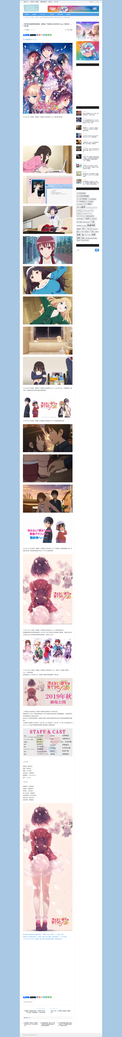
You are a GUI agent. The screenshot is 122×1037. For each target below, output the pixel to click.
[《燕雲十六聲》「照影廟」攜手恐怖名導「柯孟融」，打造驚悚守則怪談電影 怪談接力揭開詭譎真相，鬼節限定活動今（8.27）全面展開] (78, 156)
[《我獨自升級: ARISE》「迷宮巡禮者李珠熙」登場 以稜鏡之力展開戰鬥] (78, 142)
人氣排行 (87, 219)
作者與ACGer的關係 (34, 1)
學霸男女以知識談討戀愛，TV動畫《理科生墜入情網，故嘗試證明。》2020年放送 (45, 937)
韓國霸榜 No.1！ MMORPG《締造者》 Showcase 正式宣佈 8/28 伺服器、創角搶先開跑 (91, 129)
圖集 (78, 231)
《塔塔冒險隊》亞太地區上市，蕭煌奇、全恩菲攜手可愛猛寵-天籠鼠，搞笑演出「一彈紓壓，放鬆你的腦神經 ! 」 (91, 183)
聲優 (78, 235)
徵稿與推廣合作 (43, 1)
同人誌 (90, 229)
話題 (93, 234)
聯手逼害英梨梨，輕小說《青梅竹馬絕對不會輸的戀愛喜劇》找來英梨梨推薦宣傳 (48, 1024)
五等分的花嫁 (80, 218)
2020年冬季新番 (79, 204)
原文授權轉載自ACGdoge (30, 39)
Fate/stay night (86, 210)
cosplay (79, 210)
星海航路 (68, 14)
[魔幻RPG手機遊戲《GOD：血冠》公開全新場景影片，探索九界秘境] (78, 113)
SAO (90, 213)
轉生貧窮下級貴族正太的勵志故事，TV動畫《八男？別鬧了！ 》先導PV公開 (43, 934)
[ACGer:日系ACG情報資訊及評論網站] (31, 8)
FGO (92, 210)
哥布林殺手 (95, 229)
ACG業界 (81, 207)
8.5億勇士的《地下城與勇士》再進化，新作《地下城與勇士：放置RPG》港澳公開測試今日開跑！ (91, 167)
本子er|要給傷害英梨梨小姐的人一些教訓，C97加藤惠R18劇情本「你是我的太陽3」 (65, 1024)
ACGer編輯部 (26, 29)
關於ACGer (26, 1)
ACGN (66, 29)
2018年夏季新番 (81, 193)
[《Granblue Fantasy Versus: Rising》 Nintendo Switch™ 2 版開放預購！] (78, 135)
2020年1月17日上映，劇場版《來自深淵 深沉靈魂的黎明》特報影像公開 (42, 939)
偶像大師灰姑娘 (86, 222)
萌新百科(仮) (60, 14)
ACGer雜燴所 (88, 204)
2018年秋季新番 (83, 196)
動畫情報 (91, 225)
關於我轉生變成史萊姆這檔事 (91, 238)
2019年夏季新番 (92, 199)
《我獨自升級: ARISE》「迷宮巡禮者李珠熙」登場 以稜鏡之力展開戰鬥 (90, 143)
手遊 (92, 231)
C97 (96, 207)
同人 (84, 229)
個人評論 (79, 222)
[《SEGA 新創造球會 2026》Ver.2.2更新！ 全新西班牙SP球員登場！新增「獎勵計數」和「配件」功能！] (78, 120)
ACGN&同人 (42, 14)
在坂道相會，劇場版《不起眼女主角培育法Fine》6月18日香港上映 (31, 1024)
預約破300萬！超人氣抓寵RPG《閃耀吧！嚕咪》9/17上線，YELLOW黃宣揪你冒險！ (91, 175)
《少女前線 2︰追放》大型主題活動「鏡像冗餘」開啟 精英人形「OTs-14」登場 (91, 150)
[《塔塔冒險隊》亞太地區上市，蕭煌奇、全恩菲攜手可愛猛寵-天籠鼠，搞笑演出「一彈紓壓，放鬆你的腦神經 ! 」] (78, 181)
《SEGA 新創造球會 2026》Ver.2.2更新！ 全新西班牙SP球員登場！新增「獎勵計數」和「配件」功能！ (91, 121)
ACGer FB (56, 1)
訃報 (89, 235)
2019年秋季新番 (89, 201)
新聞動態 (27, 14)
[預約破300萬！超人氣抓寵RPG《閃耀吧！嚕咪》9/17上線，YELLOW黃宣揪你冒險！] (78, 173)
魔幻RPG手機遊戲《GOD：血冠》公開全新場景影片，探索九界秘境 (90, 114)
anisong (88, 207)
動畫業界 (79, 229)
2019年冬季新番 (82, 199)
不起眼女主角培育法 (28, 1002)
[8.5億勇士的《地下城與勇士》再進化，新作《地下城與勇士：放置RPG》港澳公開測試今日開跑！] (78, 165)
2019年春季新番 (81, 201)
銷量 (83, 238)
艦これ (84, 235)
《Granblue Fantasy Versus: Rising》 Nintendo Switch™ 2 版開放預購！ (91, 136)
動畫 (68, 29)
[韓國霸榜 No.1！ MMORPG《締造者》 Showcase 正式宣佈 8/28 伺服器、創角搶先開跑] (78, 127)
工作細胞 (81, 231)
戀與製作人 (87, 231)
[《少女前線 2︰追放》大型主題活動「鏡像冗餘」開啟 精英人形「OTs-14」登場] (78, 148)
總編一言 (50, 1)
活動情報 (34, 14)
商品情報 (52, 14)
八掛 (92, 222)
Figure (79, 213)
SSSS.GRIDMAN (80, 216)
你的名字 (94, 219)
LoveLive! (85, 213)
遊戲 (78, 238)
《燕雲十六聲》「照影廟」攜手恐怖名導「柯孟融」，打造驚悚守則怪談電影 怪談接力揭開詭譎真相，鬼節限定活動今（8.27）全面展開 (91, 158)
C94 (93, 207)
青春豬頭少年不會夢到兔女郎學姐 (82, 240)
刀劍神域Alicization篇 (81, 225)
